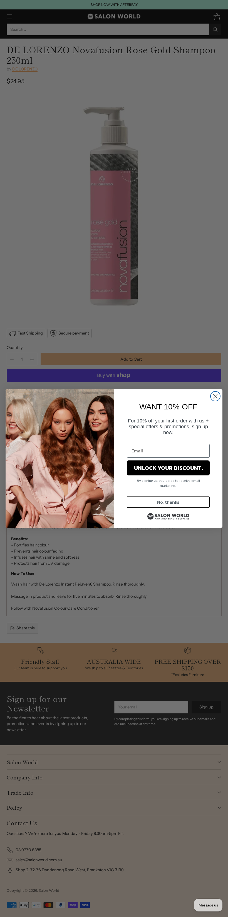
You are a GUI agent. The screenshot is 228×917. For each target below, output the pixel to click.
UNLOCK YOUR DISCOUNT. (168, 468)
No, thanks (168, 502)
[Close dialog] (215, 396)
